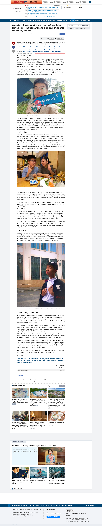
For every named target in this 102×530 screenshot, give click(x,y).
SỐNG (73, 20)
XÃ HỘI (11, 20)
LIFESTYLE (77, 20)
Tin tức (77, 28)
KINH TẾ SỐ (62, 20)
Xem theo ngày (36, 386)
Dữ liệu (84, 20)
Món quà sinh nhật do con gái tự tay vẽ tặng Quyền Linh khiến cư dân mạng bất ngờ (42, 46)
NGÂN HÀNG (37, 20)
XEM (62, 386)
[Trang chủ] (8, 20)
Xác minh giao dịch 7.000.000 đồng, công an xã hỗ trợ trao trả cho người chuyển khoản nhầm (20, 401)
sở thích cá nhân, (36, 380)
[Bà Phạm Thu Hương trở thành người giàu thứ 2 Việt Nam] (51, 456)
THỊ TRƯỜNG (68, 20)
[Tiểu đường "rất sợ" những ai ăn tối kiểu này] (56, 416)
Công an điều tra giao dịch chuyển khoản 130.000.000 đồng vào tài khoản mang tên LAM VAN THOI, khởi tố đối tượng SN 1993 (20, 425)
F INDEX (89, 20)
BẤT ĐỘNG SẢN (24, 20)
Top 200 (92, 505)
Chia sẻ (62, 34)
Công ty (71, 28)
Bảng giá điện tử (18, 8)
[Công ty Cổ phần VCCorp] (78, 510)
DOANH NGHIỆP (31, 20)
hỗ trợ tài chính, (26, 381)
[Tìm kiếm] (85, 25)
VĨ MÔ (58, 20)
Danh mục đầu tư (18, 11)
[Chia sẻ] (13, 47)
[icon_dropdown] (90, 2)
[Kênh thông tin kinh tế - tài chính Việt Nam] (26, 2)
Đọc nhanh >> (57, 5)
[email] (13, 51)
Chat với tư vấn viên (54, 516)
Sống (32, 34)
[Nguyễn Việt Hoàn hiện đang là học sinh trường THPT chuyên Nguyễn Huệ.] (41, 96)
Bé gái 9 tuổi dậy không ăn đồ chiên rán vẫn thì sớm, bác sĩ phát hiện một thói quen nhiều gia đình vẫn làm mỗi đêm (37, 424)
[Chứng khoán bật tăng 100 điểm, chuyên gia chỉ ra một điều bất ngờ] (38, 472)
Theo (41, 370)
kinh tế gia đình (34, 381)
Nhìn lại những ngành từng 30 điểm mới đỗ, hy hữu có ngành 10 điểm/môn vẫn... (42, 49)
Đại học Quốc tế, (54, 380)
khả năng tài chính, (27, 380)
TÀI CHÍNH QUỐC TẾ (52, 20)
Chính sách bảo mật (16, 525)
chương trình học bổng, (45, 380)
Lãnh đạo (83, 28)
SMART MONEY (44, 20)
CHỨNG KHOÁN (17, 20)
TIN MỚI (38, 55)
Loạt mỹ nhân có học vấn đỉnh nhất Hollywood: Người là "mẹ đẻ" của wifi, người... (42, 51)
